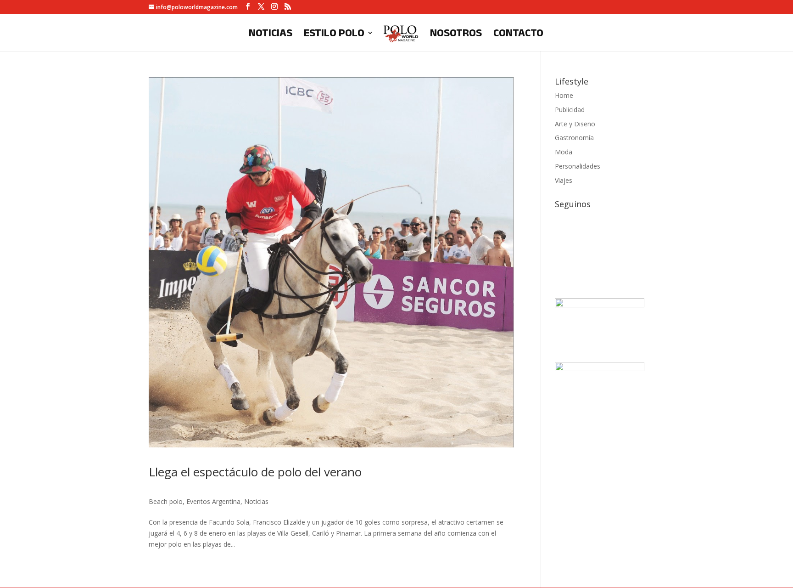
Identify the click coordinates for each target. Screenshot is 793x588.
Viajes (563, 180)
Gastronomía (574, 137)
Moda (563, 151)
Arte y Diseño (575, 123)
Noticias (270, 34)
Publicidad (570, 109)
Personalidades (577, 166)
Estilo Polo (334, 34)
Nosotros (456, 34)
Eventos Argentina (213, 501)
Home (564, 95)
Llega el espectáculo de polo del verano (255, 472)
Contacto (518, 34)
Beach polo (166, 501)
